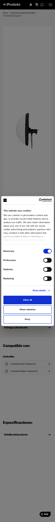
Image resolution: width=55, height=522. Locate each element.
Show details (39, 290)
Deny (27, 319)
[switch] (47, 260)
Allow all (27, 300)
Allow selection (27, 309)
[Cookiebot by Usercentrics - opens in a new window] (39, 200)
